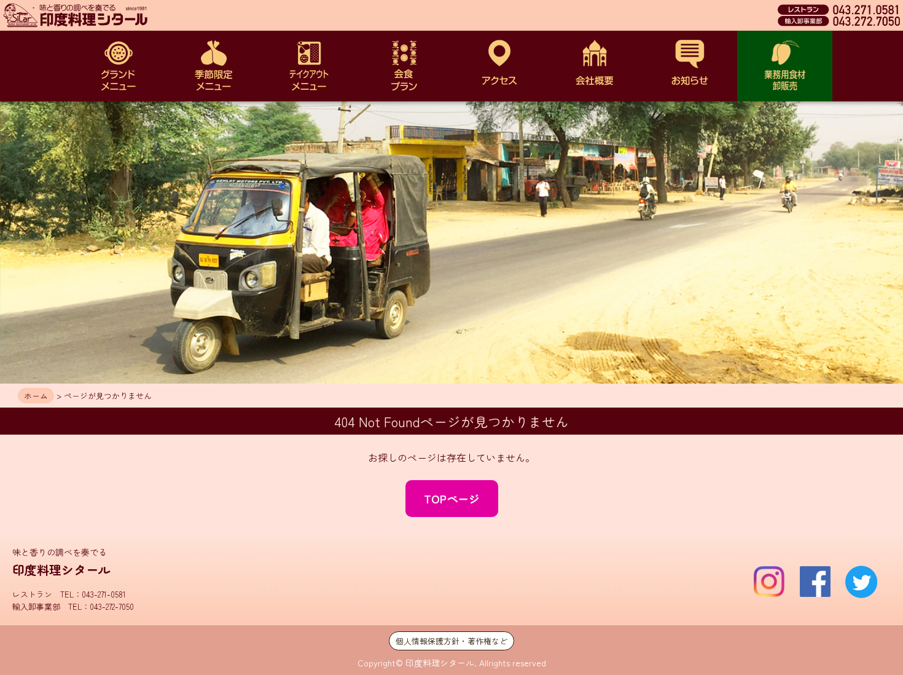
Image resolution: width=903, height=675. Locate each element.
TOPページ (452, 499)
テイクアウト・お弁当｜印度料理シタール (308, 66)
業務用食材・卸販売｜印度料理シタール (784, 66)
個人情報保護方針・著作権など (451, 641)
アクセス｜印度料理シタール (499, 66)
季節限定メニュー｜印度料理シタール (213, 66)
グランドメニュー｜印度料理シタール (118, 66)
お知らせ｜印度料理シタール (689, 66)
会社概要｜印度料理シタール (594, 66)
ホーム (36, 395)
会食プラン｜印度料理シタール (404, 66)
